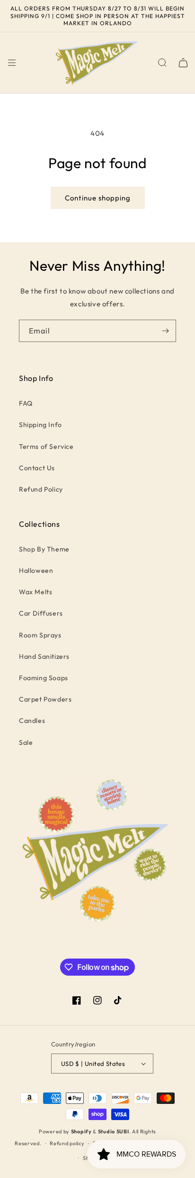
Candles (32, 720)
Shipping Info (40, 424)
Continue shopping (98, 197)
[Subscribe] (165, 331)
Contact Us (37, 468)
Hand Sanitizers (44, 656)
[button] (11, 62)
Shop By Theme (44, 549)
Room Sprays (40, 635)
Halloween (36, 570)
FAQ (26, 403)
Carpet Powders (45, 699)
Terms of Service (46, 446)
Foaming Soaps (43, 678)
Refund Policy (41, 489)
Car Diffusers (41, 613)
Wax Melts (35, 592)
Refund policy (67, 1143)
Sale (26, 742)
